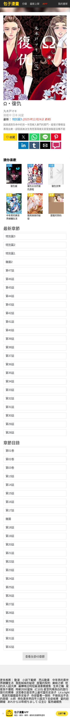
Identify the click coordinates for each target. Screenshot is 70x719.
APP (44, 3)
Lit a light (63, 692)
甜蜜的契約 (43, 683)
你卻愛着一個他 (40, 695)
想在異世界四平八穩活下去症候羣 (38, 698)
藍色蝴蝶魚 (55, 701)
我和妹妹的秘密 (25, 683)
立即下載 (62, 714)
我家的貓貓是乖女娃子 (15, 695)
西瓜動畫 (44, 680)
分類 (24, 3)
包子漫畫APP (21, 712)
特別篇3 (17, 119)
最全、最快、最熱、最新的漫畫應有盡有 (29, 715)
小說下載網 (29, 680)
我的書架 (63, 3)
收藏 (12, 137)
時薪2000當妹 (24, 689)
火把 (13, 698)
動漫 (17, 680)
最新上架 (34, 3)
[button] (23, 137)
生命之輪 (58, 686)
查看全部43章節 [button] (35, 656)
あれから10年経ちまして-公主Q (26, 701)
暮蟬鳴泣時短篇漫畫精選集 (34, 686)
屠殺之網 (57, 683)
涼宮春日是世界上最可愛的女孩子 (36, 692)
